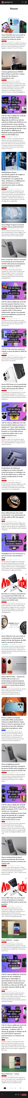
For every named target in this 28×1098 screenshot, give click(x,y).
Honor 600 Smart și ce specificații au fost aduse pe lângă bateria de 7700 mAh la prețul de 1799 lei (13, 386)
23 (20, 1088)
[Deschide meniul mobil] (26, 2)
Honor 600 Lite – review (10, 1074)
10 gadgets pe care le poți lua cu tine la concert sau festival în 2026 (13, 556)
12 (19, 559)
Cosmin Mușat (11, 41)
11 (22, 267)
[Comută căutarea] (23, 2)
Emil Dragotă (9, 136)
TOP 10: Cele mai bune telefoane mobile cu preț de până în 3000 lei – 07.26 (14, 351)
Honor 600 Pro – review (10, 940)
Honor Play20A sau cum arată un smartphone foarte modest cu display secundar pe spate (13, 37)
